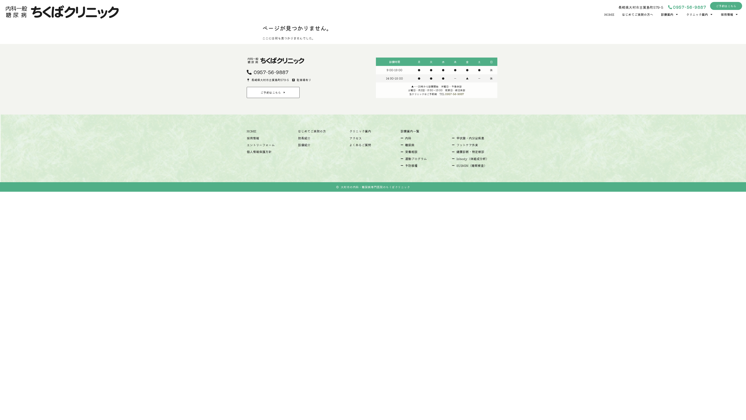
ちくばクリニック (398, 187)
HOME (609, 14)
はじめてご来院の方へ (637, 14)
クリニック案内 (697, 14)
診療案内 (667, 14)
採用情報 (727, 14)
